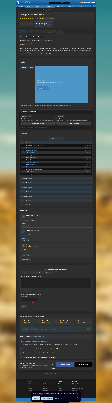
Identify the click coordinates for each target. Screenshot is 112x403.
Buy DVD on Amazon (74, 123)
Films (38, 6)
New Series (75, 385)
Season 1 (27, 200)
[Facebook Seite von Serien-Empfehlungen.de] (93, 6)
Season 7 (27, 142)
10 (53, 272)
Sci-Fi (29, 385)
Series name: (23, 296)
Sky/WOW (60, 390)
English (31, 67)
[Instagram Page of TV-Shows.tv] (91, 6)
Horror (44, 387)
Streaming (70, 6)
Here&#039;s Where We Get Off (35, 145)
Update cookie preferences (56, 402)
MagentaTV (60, 388)
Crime (34, 36)
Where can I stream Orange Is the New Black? (36, 341)
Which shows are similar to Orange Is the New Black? (38, 353)
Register (93, 2)
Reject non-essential (47, 398)
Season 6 (27, 178)
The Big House (30, 147)
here (70, 105)
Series (29, 6)
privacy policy (58, 82)
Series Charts (29, 10)
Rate (54, 32)
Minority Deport (30, 164)
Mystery (30, 390)
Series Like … (75, 390)
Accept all (36, 398)
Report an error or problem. (51, 373)
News (80, 6)
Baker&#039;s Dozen (32, 157)
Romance (45, 388)
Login (88, 2)
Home (21, 10)
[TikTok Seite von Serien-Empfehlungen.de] (89, 6)
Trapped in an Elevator (32, 162)
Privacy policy (39, 394)
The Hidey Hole (30, 155)
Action (44, 385)
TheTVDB (48, 53)
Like (28, 225)
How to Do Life (30, 167)
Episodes (37, 32)
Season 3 (27, 191)
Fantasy (30, 387)
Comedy (28, 36)
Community (60, 6)
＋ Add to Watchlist (26, 24)
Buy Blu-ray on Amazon (38, 123)
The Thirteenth (30, 152)
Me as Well (29, 159)
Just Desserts (30, 171)
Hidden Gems (46, 390)
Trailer (30, 32)
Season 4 (27, 187)
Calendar (74, 387)
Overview (22, 32)
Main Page (20, 6)
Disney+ (59, 387)
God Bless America (31, 150)
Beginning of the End (32, 174)
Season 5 (27, 182)
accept (41, 88)
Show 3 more (25, 259)
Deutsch (84, 2)
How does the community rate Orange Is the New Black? (39, 357)
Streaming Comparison (77, 388)
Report (43, 44)
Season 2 (27, 196)
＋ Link (60, 32)
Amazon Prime (61, 385)
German (24, 67)
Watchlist (48, 6)
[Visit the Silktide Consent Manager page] (77, 398)
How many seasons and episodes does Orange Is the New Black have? (43, 348)
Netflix (30, 44)
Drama (38, 10)
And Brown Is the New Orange (34, 169)
